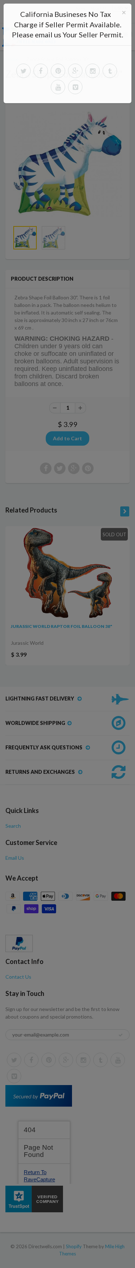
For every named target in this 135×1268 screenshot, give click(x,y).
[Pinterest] (58, 71)
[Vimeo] (75, 87)
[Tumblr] (110, 71)
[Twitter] (23, 71)
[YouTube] (58, 87)
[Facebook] (40, 71)
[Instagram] (92, 71)
